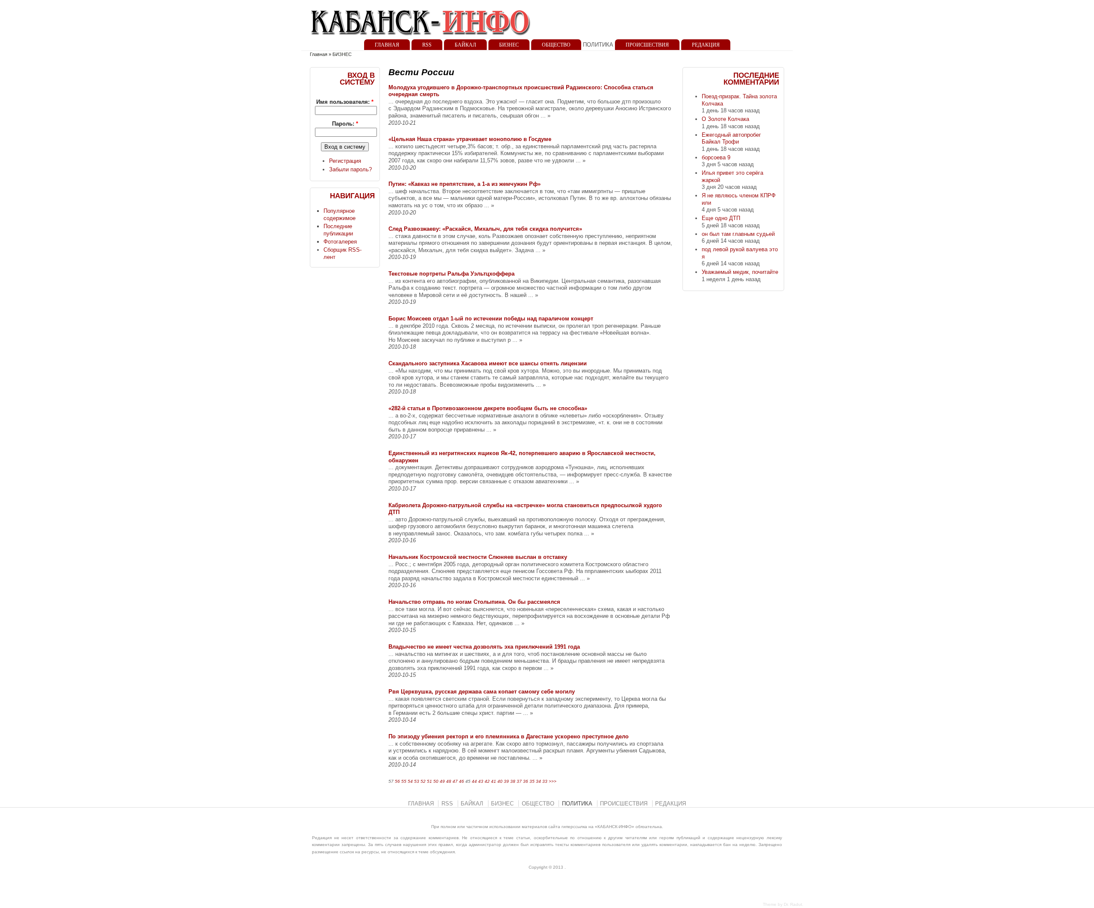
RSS (427, 45)
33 (544, 781)
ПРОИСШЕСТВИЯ (647, 45)
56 (397, 781)
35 (532, 781)
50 (435, 781)
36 (525, 781)
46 (461, 781)
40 (500, 781)
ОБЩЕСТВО (556, 45)
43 (480, 781)
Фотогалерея (340, 241)
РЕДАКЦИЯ (706, 45)
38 (512, 781)
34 (538, 781)
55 (403, 781)
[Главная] (421, 38)
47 (455, 781)
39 (506, 781)
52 (423, 781)
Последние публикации (338, 230)
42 (487, 781)
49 (442, 781)
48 (448, 781)
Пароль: (345, 123)
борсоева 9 (716, 157)
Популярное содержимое (339, 214)
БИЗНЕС (509, 45)
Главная (318, 54)
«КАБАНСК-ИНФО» (614, 826)
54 (410, 781)
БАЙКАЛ (465, 45)
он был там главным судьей (738, 234)
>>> (552, 781)
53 (416, 781)
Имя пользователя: (344, 102)
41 (493, 781)
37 (519, 781)
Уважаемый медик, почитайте (740, 272)
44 (474, 781)
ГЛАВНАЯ (387, 45)
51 (429, 781)
